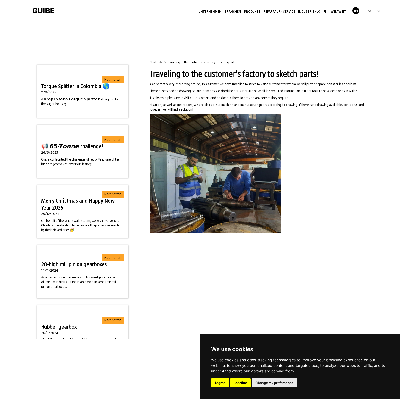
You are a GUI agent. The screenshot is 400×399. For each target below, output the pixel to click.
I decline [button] (240, 383)
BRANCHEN (233, 11)
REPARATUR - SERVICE (279, 11)
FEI (325, 11)
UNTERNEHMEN (210, 11)
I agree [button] (220, 383)
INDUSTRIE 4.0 (309, 11)
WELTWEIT (338, 11)
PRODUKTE (252, 11)
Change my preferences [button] (274, 383)
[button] (374, 11)
